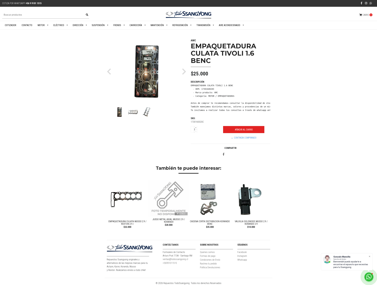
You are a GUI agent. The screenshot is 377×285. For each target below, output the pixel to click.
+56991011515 (170, 263)
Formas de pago (207, 256)
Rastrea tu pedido (208, 263)
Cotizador (10, 25)
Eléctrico (58, 25)
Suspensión (98, 25)
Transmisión (203, 25)
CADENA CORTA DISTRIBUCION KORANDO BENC (210, 222)
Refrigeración (180, 25)
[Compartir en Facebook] (223, 154)
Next (267, 205)
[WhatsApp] (371, 3)
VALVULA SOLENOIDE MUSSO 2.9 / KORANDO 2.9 (251, 222)
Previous (110, 205)
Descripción (197, 81)
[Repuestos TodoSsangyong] (188, 14)
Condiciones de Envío (210, 259)
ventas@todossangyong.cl (175, 259)
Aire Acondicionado (229, 25)
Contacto (27, 25)
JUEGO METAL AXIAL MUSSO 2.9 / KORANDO (168, 220)
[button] (110, 71)
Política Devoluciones (210, 267)
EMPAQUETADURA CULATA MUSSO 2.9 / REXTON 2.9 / (127, 222)
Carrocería (136, 25)
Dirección (78, 25)
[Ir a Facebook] (361, 3)
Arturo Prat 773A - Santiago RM (177, 255)
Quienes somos (207, 252)
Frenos (117, 25)
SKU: (193, 118)
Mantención (157, 25)
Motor (41, 25)
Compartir (230, 148)
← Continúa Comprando (243, 137)
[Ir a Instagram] (366, 3)
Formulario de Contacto (174, 252)
